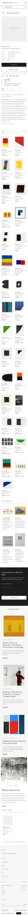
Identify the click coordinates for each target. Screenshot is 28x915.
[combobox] (14, 7)
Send (25, 904)
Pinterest (23, 890)
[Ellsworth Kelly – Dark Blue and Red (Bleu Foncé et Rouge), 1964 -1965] (20, 260)
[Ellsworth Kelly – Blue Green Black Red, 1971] (7, 463)
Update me (14, 65)
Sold (9, 60)
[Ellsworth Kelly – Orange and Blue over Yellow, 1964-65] (7, 213)
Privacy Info (24, 913)
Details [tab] (3, 88)
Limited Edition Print (13, 52)
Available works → (14, 69)
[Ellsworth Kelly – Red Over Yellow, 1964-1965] (7, 142)
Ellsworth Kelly (5, 46)
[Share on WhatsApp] (17, 76)
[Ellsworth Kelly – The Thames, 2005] (20, 400)
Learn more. (16, 85)
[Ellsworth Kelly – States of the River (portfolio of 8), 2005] (7, 441)
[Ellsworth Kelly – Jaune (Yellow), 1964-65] (20, 165)
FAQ (2, 887)
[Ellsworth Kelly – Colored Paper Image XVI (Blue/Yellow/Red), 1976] (7, 260)
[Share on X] (10, 76)
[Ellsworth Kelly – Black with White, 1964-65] (20, 284)
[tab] (3, 132)
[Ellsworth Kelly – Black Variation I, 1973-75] (20, 330)
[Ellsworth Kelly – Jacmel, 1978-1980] (20, 353)
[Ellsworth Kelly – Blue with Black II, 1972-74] (20, 213)
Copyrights (5, 910)
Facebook (23, 887)
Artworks (4, 892)
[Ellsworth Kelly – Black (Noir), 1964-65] (7, 284)
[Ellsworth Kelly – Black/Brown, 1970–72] (20, 189)
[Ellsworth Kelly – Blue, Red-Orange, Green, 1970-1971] (7, 165)
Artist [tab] (8, 88)
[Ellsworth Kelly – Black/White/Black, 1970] (7, 236)
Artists (9, 12)
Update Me (14, 598)
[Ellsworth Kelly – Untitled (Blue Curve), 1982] (7, 484)
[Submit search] (24, 7)
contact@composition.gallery (9, 853)
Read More (5, 658)
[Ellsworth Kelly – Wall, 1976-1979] (7, 353)
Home (3, 12)
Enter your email (6, 584)
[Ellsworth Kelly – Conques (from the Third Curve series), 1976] (7, 189)
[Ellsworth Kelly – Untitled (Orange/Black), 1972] (20, 376)
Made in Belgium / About (7, 885)
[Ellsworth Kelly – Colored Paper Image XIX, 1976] (7, 307)
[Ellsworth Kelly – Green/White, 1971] (20, 441)
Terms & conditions (20, 910)
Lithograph (10, 54)
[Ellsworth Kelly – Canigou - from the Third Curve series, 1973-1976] (20, 236)
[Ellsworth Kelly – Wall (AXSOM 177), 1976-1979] (7, 400)
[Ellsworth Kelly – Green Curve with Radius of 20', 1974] (7, 330)
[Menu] (25, 2)
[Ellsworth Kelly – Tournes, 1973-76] (7, 422)
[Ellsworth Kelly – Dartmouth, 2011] (20, 463)
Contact (3, 894)
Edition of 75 (11, 58)
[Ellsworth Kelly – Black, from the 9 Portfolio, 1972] (7, 376)
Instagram (23, 885)
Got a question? (7, 79)
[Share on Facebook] (7, 76)
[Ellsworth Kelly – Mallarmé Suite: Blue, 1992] (20, 307)
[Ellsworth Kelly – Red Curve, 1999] (20, 142)
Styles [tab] (12, 88)
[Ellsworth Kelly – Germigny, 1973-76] (20, 422)
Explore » (4, 806)
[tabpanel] (14, 109)
